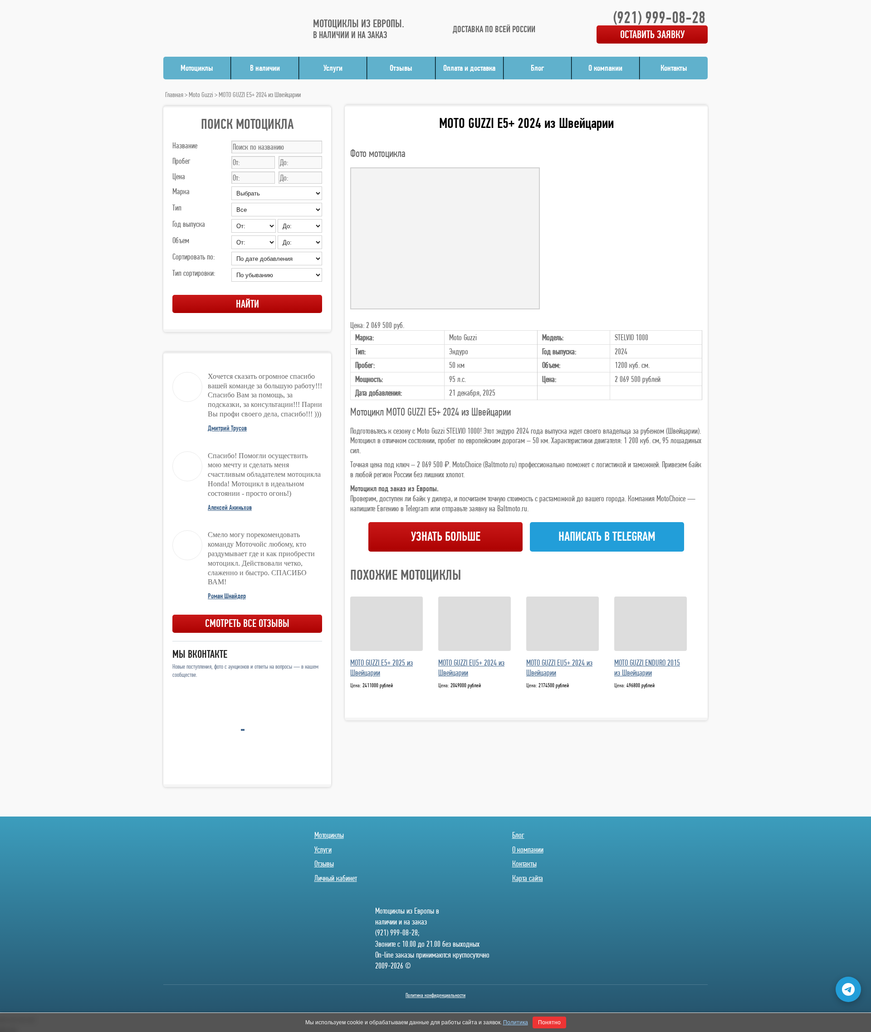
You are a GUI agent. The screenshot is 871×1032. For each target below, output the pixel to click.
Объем (180, 240)
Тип (176, 207)
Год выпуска (188, 224)
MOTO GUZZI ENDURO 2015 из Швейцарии (647, 668)
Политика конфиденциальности (435, 995)
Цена (178, 176)
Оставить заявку (652, 34)
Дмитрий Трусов (227, 428)
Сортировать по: (193, 256)
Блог (537, 68)
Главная (174, 94)
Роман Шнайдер (227, 596)
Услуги (333, 68)
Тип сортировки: (193, 273)
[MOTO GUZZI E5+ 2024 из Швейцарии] (445, 238)
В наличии (265, 68)
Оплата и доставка (469, 68)
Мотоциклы (197, 68)
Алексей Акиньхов (230, 507)
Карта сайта (527, 878)
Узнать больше (445, 536)
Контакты (674, 68)
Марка (181, 191)
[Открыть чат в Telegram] (848, 989)
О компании (605, 68)
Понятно (549, 1022)
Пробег (181, 161)
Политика (515, 1022)
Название (184, 145)
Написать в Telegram (607, 536)
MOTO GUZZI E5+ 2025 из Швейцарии (381, 668)
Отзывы (401, 68)
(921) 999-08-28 (659, 17)
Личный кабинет (335, 878)
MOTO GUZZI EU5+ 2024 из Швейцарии (471, 668)
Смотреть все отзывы (247, 623)
